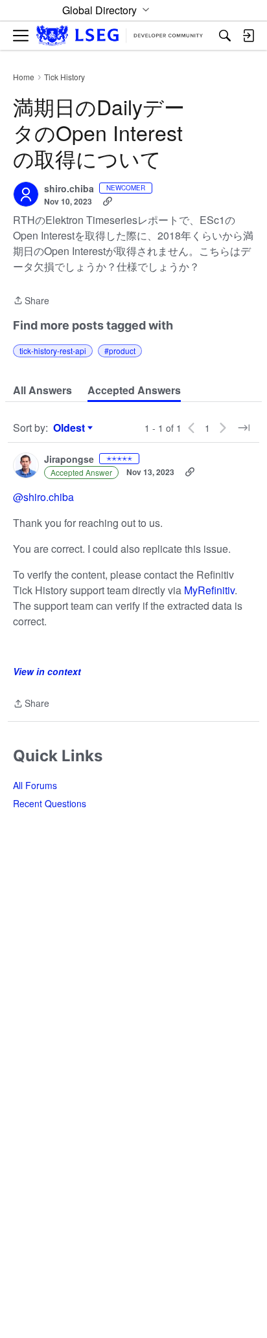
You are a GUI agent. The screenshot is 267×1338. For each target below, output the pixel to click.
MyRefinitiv (209, 590)
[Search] (225, 35)
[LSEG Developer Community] (119, 36)
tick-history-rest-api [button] (52, 350)
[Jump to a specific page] (243, 428)
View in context (47, 671)
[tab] (42, 390)
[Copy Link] (107, 201)
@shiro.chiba (43, 496)
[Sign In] (248, 35)
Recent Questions (49, 803)
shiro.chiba (69, 189)
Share (31, 301)
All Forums (35, 785)
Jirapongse (69, 459)
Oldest (70, 428)
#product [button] (119, 350)
